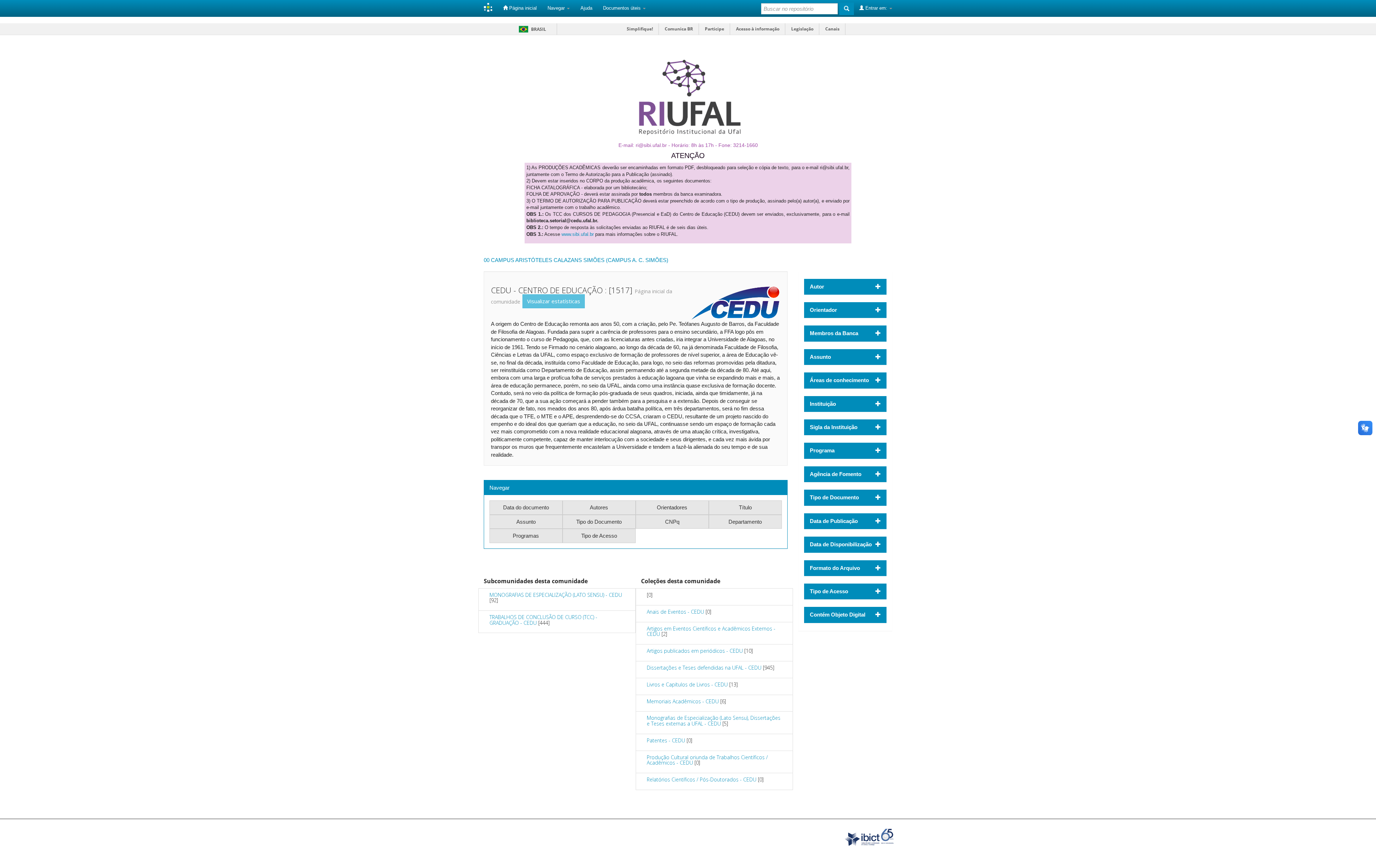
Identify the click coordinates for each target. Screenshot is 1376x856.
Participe (714, 29)
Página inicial (522, 8)
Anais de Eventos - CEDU (675, 611)
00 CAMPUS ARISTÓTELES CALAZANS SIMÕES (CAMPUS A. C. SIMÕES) (576, 260)
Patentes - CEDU (666, 740)
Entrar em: (876, 8)
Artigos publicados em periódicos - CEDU (695, 650)
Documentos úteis (622, 8)
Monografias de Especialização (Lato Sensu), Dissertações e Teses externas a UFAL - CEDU (713, 720)
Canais (832, 29)
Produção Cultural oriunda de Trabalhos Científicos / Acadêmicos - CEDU (707, 760)
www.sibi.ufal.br (578, 234)
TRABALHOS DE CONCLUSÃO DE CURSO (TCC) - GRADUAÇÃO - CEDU (543, 620)
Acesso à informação (757, 29)
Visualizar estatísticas (553, 301)
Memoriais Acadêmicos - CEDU (683, 701)
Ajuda (586, 8)
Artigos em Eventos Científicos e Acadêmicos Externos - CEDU (711, 631)
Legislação (802, 29)
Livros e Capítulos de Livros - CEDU (687, 684)
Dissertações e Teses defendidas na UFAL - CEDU (704, 667)
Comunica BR (679, 29)
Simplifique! (640, 29)
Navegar (557, 8)
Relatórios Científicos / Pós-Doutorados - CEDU (701, 779)
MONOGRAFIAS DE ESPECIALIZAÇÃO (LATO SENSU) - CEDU (555, 594)
